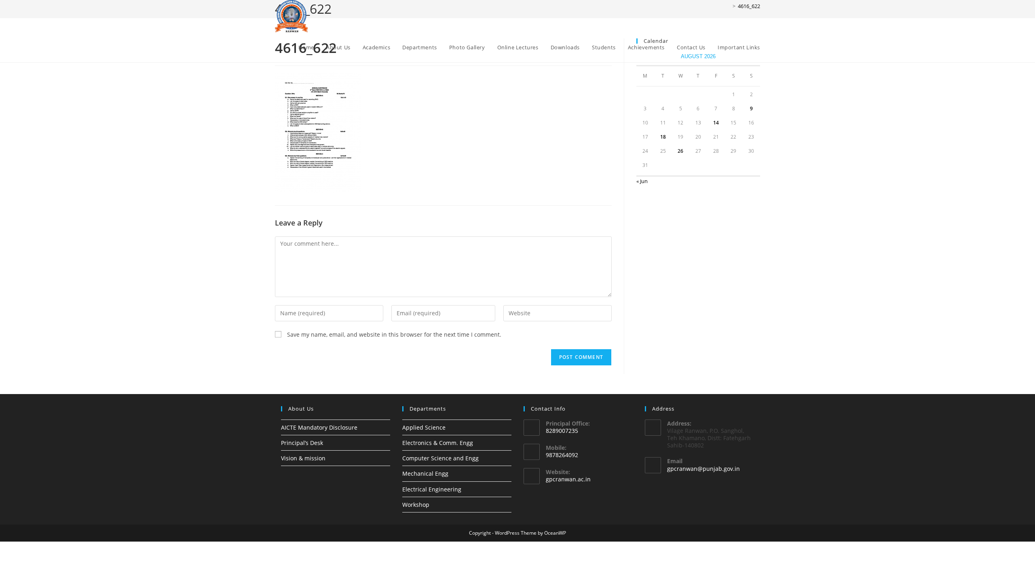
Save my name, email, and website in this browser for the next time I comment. (394, 334)
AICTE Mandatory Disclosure (319, 427)
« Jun (642, 181)
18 (663, 136)
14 (716, 122)
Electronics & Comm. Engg (437, 443)
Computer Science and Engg (440, 458)
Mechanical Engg (425, 473)
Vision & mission (303, 458)
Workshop (415, 504)
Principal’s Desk (302, 443)
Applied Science (424, 427)
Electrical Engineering (431, 489)
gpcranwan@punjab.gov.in (703, 468)
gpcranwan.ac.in (568, 479)
